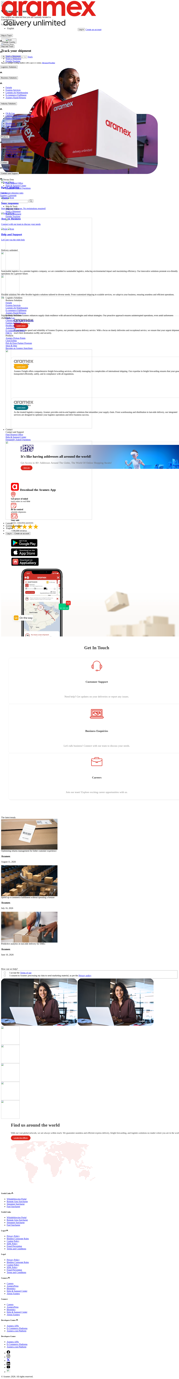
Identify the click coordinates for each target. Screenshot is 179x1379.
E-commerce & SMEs (15, 128)
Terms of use (25, 973)
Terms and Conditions (16, 1249)
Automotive (11, 126)
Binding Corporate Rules (18, 1238)
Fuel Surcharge (13, 1206)
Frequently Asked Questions (18, 188)
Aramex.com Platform (16, 1331)
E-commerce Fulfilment (16, 95)
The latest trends (8, 817)
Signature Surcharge (16, 1204)
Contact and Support (9, 173)
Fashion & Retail (13, 118)
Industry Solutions (8, 104)
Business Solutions (9, 78)
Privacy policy (85, 975)
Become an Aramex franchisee (19, 156)
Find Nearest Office (14, 183)
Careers (3, 193)
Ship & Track (6, 35)
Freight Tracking (13, 61)
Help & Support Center (16, 185)
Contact (4, 162)
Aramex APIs (13, 1326)
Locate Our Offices (21, 1138)
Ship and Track (7, 46)
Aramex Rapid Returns (16, 97)
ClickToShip (11, 149)
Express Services (13, 90)
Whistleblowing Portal (16, 1199)
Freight (9, 87)
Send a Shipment (13, 56)
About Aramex (13, 1293)
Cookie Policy (13, 1241)
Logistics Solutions (9, 67)
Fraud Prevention (14, 1246)
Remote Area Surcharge (17, 1201)
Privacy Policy (13, 1236)
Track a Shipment (13, 58)
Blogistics (11, 1288)
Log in (81, 29)
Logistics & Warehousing (17, 92)
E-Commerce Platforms (17, 1328)
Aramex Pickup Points (15, 146)
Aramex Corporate (8, 195)
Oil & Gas (10, 113)
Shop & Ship (11, 154)
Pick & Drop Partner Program (19, 151)
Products (4, 137)
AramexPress (12, 1286)
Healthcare (10, 123)
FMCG (9, 131)
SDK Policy (12, 1243)
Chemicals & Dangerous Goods (20, 116)
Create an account (93, 29)
